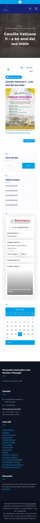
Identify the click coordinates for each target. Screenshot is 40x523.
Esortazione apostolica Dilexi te (13, 465)
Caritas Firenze (7, 437)
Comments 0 (29, 141)
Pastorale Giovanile (8, 440)
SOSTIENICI (6, 489)
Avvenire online (7, 447)
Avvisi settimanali (14, 77)
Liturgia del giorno (20, 248)
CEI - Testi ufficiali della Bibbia (12, 460)
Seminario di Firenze (9, 435)
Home (19, 26)
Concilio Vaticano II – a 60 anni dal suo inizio (20, 28)
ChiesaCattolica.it (8, 430)
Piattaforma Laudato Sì (10, 455)
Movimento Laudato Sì (10, 457)
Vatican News (7, 450)
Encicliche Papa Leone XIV (11, 467)
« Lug (8, 342)
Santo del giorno (20, 235)
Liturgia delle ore (20, 260)
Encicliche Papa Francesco (11, 462)
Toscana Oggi (7, 445)
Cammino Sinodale (8, 442)
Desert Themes (31, 503)
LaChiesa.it (6, 432)
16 (32, 326)
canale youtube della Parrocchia (18, 133)
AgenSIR (5, 452)
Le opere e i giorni (20, 280)
